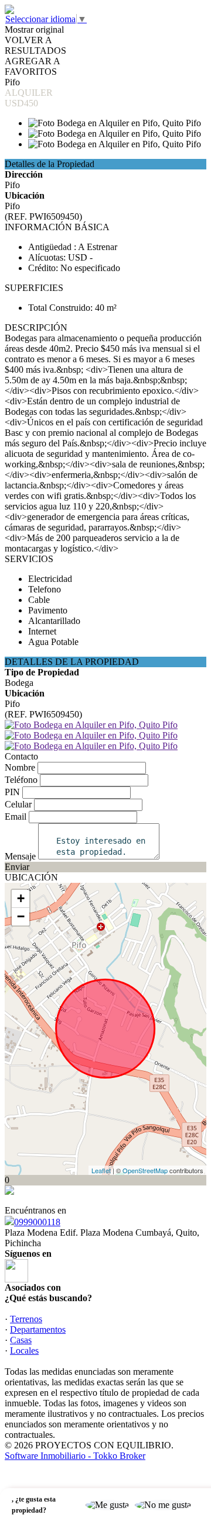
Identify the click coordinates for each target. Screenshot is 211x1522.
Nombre (20, 767)
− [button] (21, 916)
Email (15, 816)
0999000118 (37, 1222)
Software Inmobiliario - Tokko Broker (75, 1456)
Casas (21, 1340)
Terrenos (26, 1319)
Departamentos (38, 1329)
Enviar (17, 867)
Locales (24, 1350)
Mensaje (20, 856)
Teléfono (21, 780)
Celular (18, 804)
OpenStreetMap (145, 1170)
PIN (12, 792)
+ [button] (21, 898)
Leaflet (101, 1170)
